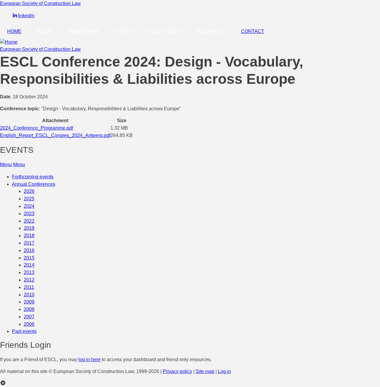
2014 (29, 265)
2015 (29, 257)
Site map (205, 371)
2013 (29, 272)
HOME (14, 31)
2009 (29, 301)
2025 (29, 198)
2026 (29, 191)
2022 (29, 221)
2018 (29, 235)
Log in (224, 371)
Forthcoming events (32, 176)
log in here (89, 359)
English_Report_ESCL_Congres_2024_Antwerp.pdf (55, 135)
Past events (24, 331)
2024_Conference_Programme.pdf (36, 127)
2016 (29, 250)
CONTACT (252, 31)
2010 (29, 294)
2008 (29, 309)
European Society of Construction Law (40, 3)
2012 (29, 279)
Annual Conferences (33, 184)
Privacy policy (177, 371)
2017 (29, 243)
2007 (29, 316)
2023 (29, 213)
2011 (29, 287)
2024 (29, 206)
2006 (29, 324)
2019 (29, 228)
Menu (6, 164)
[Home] (9, 42)
